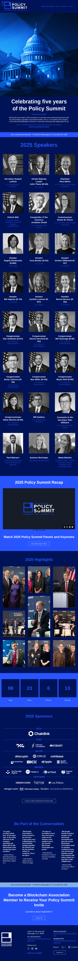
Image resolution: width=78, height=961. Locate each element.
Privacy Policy (39, 958)
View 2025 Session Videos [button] (39, 544)
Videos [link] (71, 6)
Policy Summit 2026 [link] (47, 6)
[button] (29, 949)
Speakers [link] (64, 6)
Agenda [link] (57, 6)
